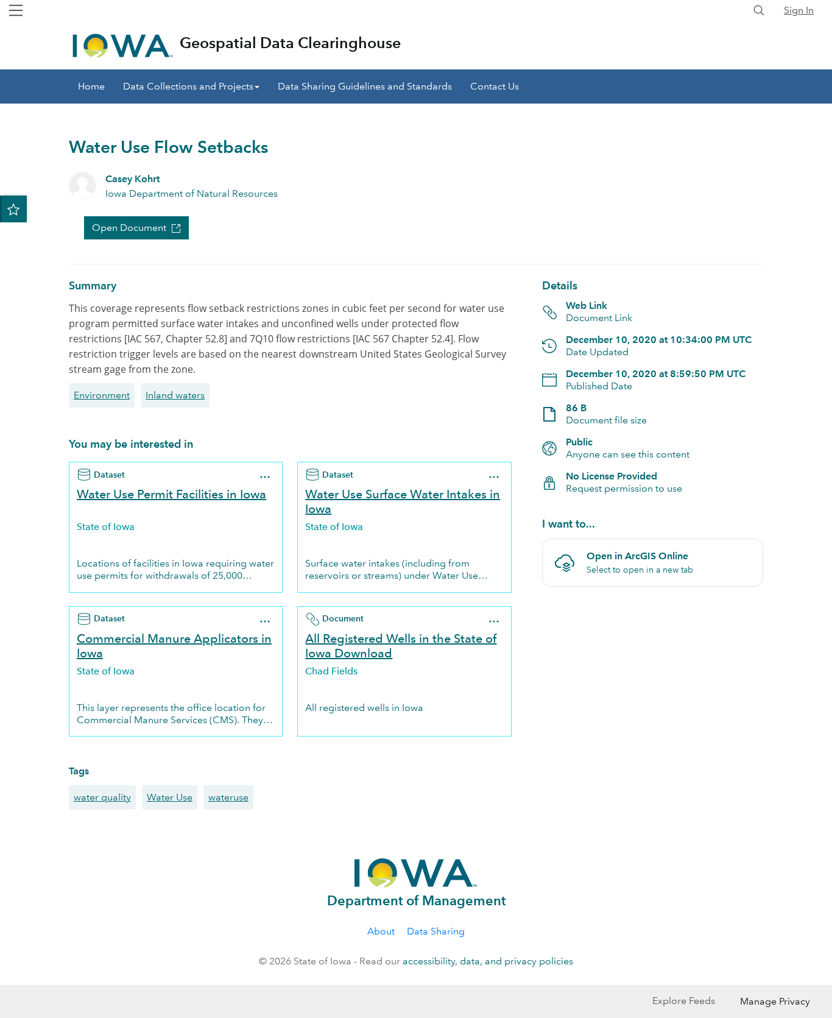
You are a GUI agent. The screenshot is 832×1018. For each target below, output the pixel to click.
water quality (102, 797)
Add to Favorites (13, 209)
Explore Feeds (683, 1000)
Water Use (169, 797)
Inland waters (175, 395)
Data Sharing (436, 931)
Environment (102, 395)
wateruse (228, 797)
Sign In (799, 10)
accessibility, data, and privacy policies (488, 961)
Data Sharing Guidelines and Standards (365, 86)
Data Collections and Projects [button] (188, 86)
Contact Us (494, 86)
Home (91, 86)
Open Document (129, 227)
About (381, 931)
